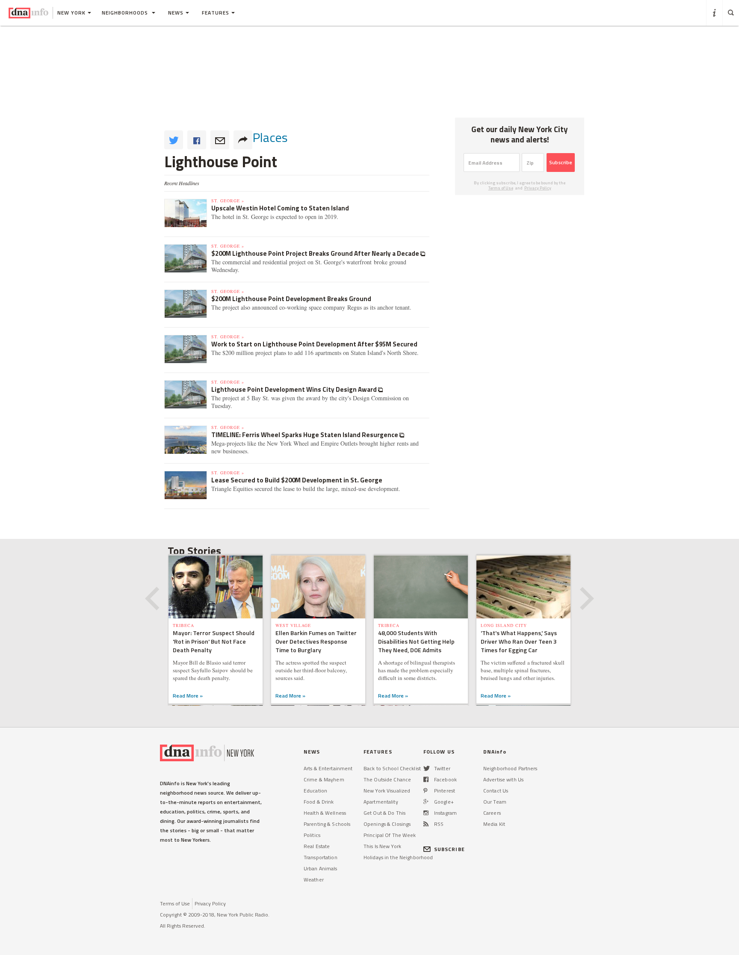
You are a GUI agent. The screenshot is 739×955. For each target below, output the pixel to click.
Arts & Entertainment (328, 768)
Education (315, 790)
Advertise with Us (503, 779)
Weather (314, 879)
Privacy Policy (537, 188)
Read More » (188, 695)
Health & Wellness (325, 813)
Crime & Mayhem (324, 779)
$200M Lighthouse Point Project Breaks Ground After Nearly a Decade (315, 253)
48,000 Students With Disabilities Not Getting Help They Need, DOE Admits (416, 641)
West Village (293, 625)
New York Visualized (387, 790)
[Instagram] (426, 813)
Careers (492, 813)
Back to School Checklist (392, 768)
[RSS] (426, 824)
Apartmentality (381, 802)
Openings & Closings (387, 824)
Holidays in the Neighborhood (398, 857)
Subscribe (560, 162)
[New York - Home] (28, 13)
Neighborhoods (126, 13)
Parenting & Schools (327, 824)
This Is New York (382, 846)
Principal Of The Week (390, 835)
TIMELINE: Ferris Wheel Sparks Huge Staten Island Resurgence (305, 435)
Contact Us (495, 790)
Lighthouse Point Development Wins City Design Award (294, 389)
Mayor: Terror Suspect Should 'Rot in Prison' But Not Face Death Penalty (213, 641)
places (270, 137)
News (175, 13)
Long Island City (504, 625)
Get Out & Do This (384, 813)
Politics (312, 835)
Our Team (494, 802)
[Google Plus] (426, 802)
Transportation (320, 857)
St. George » (227, 201)
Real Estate (317, 846)
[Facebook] (426, 779)
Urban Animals (320, 868)
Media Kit (494, 824)
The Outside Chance (387, 779)
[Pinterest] (425, 790)
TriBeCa (183, 625)
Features (215, 13)
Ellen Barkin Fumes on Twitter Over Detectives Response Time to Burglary (316, 641)
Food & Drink (319, 802)
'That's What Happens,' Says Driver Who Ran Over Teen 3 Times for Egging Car (519, 641)
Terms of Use (500, 188)
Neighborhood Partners (510, 768)
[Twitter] (426, 768)
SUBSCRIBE (449, 849)
